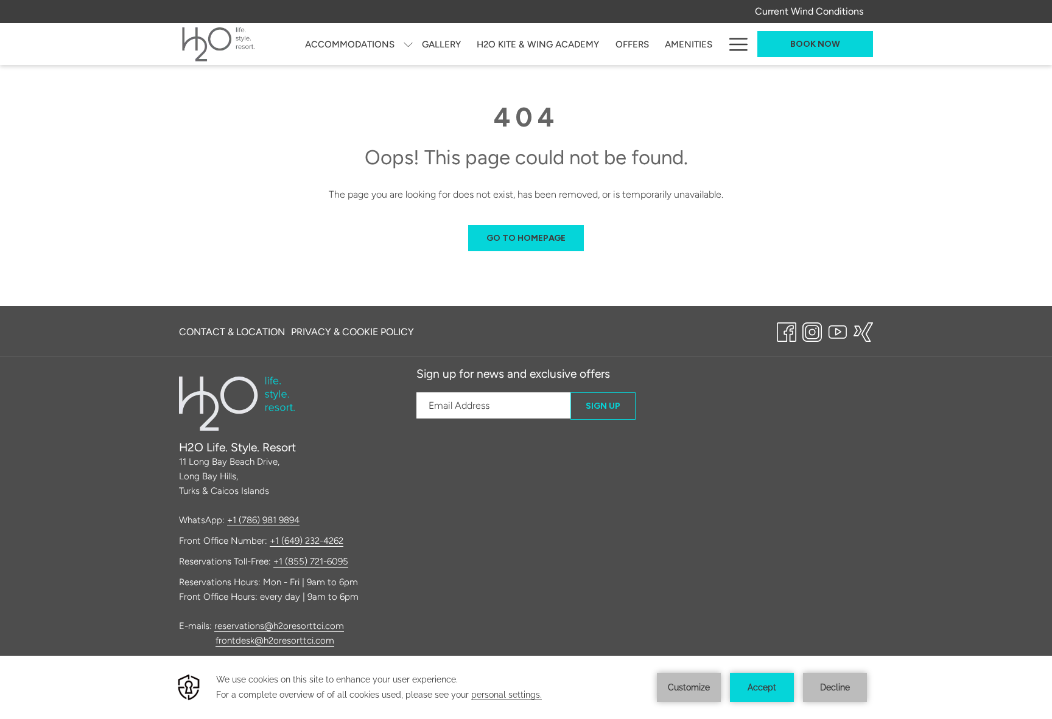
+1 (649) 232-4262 (306, 540)
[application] (526, 687)
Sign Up (603, 406)
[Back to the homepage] (218, 44)
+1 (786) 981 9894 (263, 520)
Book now (815, 44)
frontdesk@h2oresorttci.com (275, 640)
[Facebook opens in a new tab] (786, 330)
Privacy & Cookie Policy (352, 332)
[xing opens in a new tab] (863, 330)
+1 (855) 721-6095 (310, 561)
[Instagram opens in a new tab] (812, 330)
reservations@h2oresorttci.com (279, 625)
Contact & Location (232, 332)
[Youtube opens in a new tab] (837, 330)
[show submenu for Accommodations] (408, 44)
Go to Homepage (526, 238)
